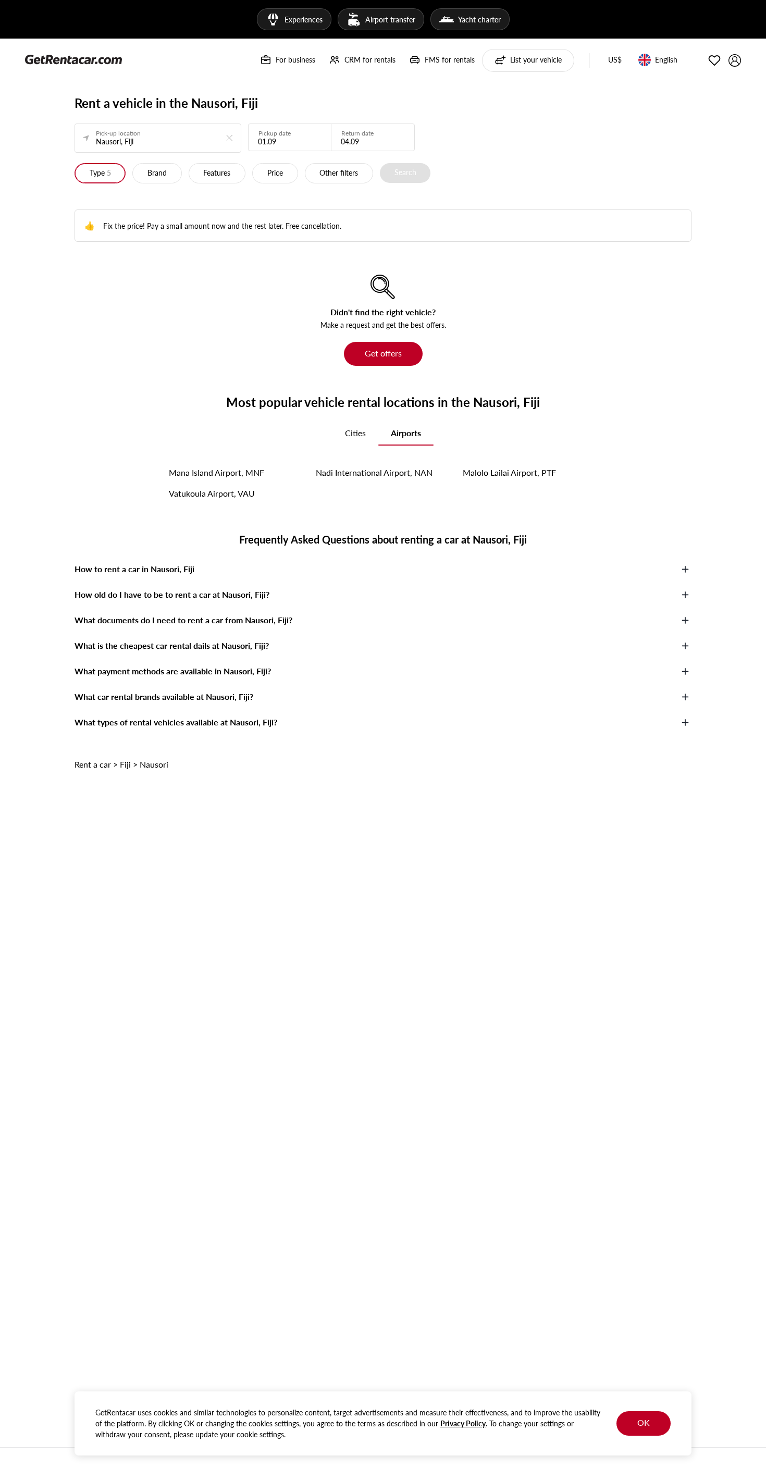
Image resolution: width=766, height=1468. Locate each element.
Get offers (383, 353)
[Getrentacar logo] (73, 59)
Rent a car (93, 764)
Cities (355, 433)
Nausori (154, 764)
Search (405, 172)
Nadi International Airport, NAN (374, 472)
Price (275, 172)
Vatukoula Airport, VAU (212, 493)
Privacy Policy (463, 1423)
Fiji (125, 764)
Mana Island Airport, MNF (216, 472)
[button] (615, 60)
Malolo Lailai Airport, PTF (509, 472)
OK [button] (643, 1422)
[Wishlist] (714, 60)
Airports (406, 433)
